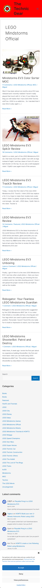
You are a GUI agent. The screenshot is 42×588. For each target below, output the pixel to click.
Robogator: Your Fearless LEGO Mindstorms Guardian (19, 300)
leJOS (4, 469)
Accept (21, 568)
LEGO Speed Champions (11, 438)
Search (5, 374)
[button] (39, 553)
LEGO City (6, 411)
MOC (34, 85)
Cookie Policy (21, 585)
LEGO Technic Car (9, 449)
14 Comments (7, 224)
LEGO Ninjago (7, 435)
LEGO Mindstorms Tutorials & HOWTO (16, 431)
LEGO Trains (6, 466)
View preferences (21, 580)
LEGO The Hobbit (8, 459)
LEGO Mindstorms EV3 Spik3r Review (16, 147)
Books (4, 393)
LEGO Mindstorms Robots (11, 428)
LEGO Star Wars (8, 442)
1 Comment (6, 306)
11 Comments (7, 85)
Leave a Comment (9, 266)
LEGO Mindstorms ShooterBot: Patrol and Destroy (16, 340)
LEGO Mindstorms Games (11, 421)
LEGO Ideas (6, 418)
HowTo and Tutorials (9, 404)
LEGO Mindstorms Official (22, 85)
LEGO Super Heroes (9, 445)
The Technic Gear (21, 8)
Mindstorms (6, 473)
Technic (5, 480)
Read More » (6, 109)
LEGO (4, 407)
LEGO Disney (7, 414)
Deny (21, 574)
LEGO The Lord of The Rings (12, 463)
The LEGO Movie (8, 483)
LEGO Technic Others (10, 456)
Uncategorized (7, 487)
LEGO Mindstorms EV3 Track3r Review (16, 182)
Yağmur (10, 514)
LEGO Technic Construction (12, 452)
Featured (17, 224)
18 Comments (7, 152)
